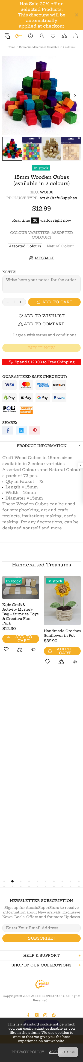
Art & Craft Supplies (58, 198)
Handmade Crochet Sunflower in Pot (62, 633)
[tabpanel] (21, 619)
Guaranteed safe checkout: (34, 376)
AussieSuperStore (18, 36)
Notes (9, 272)
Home (11, 47)
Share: (9, 422)
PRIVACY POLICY (28, 1052)
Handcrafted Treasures (41, 565)
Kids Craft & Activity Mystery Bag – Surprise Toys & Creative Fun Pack (20, 613)
